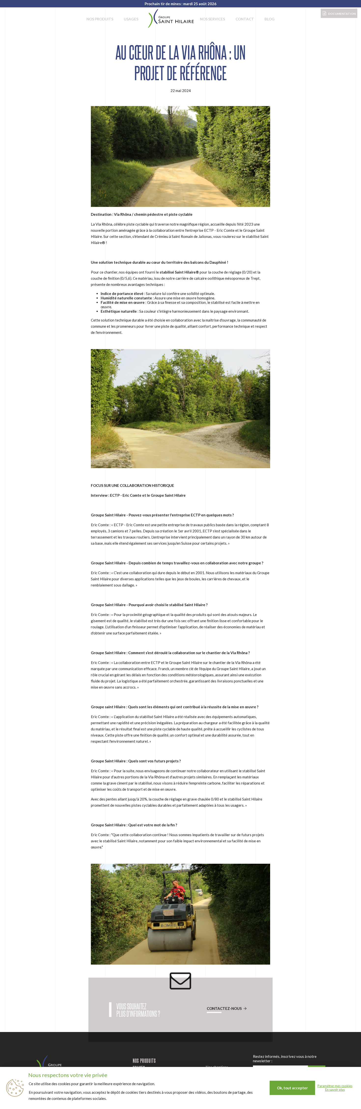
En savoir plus (335, 1090)
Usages (131, 19)
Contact (245, 19)
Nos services (212, 19)
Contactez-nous (224, 1008)
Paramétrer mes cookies (335, 1086)
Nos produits (99, 19)
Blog (269, 19)
